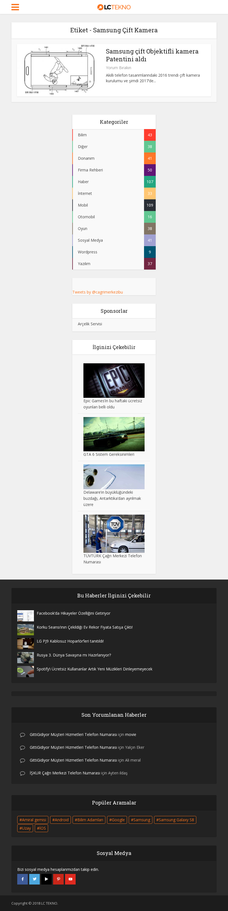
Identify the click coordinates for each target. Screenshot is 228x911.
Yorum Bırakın (118, 67)
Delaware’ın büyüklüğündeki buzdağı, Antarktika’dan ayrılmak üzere (112, 498)
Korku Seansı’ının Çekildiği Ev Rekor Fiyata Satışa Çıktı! (85, 627)
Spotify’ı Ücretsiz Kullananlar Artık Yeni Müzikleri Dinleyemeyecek (94, 669)
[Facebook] (22, 879)
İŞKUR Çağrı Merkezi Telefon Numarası (65, 773)
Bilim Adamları (90, 819)
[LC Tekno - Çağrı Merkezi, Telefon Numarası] (114, 6)
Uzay (26, 828)
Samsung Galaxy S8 (176, 819)
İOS (42, 828)
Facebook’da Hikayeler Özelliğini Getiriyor (73, 613)
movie (130, 734)
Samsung (141, 819)
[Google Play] (46, 879)
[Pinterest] (58, 879)
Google (118, 819)
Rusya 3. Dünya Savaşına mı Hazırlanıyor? (74, 655)
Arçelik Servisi (90, 323)
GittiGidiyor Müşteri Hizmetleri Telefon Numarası (73, 734)
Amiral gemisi (34, 819)
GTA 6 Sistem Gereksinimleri (108, 454)
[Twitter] (34, 879)
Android (62, 819)
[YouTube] (70, 879)
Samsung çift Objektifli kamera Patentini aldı (152, 55)
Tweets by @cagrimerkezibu (97, 292)
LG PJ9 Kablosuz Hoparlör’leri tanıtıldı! (70, 641)
